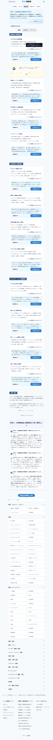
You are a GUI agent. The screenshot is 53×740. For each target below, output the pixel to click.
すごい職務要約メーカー (11, 695)
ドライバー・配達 (13, 663)
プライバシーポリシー (8, 712)
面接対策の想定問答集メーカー (25, 718)
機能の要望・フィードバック (43, 707)
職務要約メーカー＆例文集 (24, 712)
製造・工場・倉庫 (13, 667)
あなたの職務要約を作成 (35, 21)
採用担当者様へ (12, 1)
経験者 (19, 30)
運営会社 (5, 718)
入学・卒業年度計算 (23, 720)
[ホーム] (3, 695)
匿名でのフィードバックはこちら (26, 410)
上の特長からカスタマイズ (35, 49)
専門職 (10, 681)
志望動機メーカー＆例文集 (24, 709)
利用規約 (5, 709)
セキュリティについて (8, 715)
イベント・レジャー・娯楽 (15, 652)
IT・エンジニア (12, 670)
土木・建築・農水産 (13, 685)
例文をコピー (37, 59)
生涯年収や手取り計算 (23, 723)
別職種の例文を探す (15, 26)
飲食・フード (11, 645)
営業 (9, 517)
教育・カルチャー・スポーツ (16, 504)
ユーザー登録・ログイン (9, 707)
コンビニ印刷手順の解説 (24, 728)
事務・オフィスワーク (14, 587)
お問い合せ (38, 709)
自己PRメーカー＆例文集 (24, 707)
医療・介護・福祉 (13, 659)
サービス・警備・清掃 (14, 648)
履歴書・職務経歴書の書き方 (25, 704)
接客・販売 (11, 641)
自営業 (10, 689)
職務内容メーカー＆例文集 (24, 715)
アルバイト (32, 30)
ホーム (6, 704)
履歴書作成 (15, 59)
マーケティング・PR (13, 678)
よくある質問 (39, 704)
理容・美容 (11, 656)
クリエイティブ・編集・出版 (16, 674)
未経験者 (25, 30)
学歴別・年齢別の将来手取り (25, 726)
